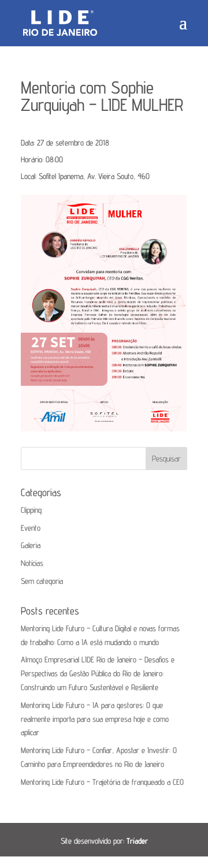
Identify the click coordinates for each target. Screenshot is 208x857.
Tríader (137, 840)
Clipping (31, 510)
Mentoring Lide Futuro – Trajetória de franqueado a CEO (102, 782)
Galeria (30, 545)
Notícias (32, 563)
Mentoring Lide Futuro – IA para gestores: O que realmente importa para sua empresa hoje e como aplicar (95, 718)
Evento (30, 527)
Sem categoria (42, 581)
